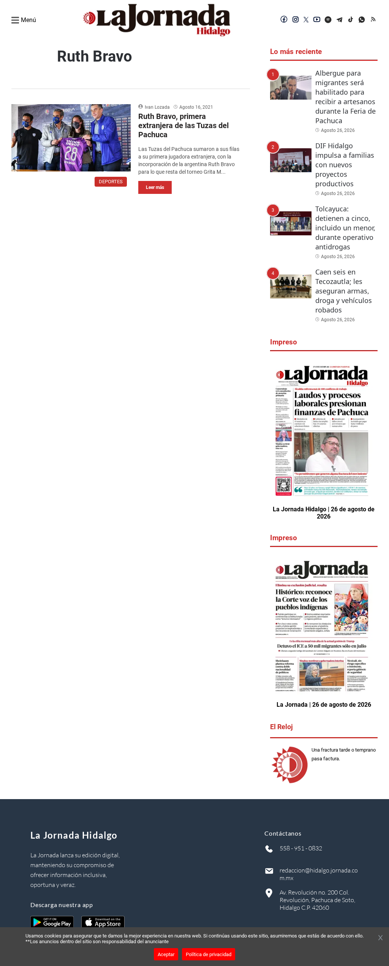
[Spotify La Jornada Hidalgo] (328, 20)
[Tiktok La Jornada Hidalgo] (351, 20)
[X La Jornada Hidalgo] (306, 20)
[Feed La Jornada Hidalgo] (374, 20)
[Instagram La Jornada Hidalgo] (295, 20)
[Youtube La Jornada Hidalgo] (317, 20)
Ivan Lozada (157, 107)
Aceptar (166, 954)
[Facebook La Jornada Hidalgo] (284, 20)
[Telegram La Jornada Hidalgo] (339, 20)
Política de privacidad (208, 954)
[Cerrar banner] (380, 938)
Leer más (155, 187)
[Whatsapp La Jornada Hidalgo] (362, 20)
